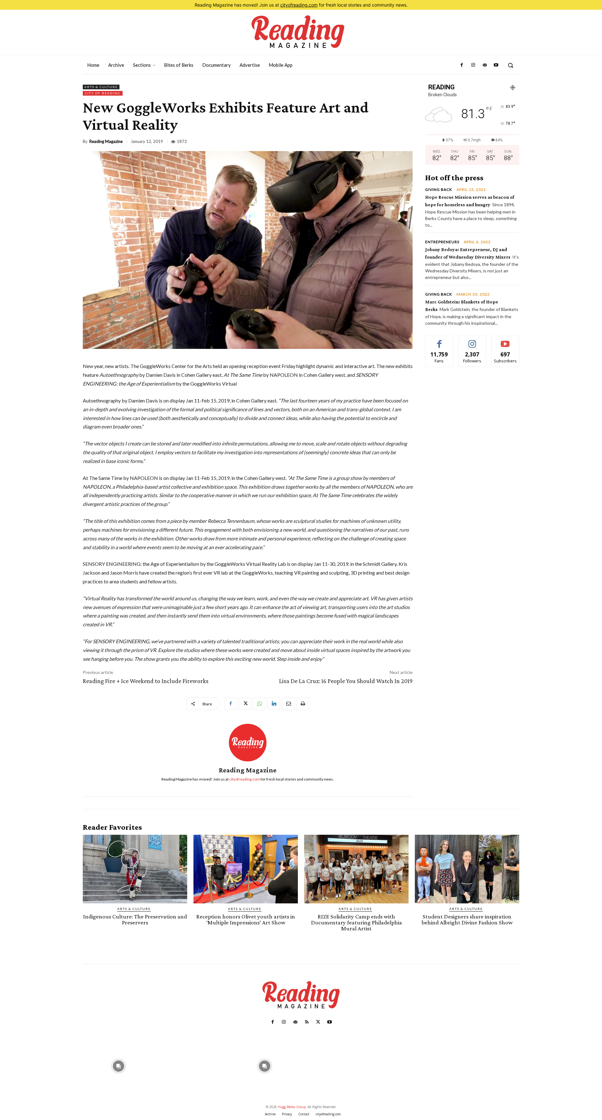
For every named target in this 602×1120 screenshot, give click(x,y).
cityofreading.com (299, 5)
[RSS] (306, 1022)
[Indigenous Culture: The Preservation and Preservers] (135, 869)
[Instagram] (473, 65)
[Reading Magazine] (248, 742)
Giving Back (438, 190)
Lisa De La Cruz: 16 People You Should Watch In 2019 (346, 680)
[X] (245, 703)
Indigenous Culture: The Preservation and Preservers (135, 919)
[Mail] (484, 65)
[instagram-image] (119, 1066)
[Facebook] (461, 65)
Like (439, 340)
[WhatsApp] (259, 703)
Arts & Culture (101, 87)
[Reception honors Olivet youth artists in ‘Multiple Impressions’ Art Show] (245, 869)
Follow (472, 340)
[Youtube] (496, 65)
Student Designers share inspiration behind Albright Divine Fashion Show (467, 919)
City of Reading (102, 93)
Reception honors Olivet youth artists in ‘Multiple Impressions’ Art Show (245, 919)
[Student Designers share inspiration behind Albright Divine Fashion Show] (467, 869)
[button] (510, 65)
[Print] (302, 703)
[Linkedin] (273, 703)
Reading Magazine (106, 141)
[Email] (288, 703)
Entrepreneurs (442, 242)
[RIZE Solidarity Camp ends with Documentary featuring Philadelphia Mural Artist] (356, 869)
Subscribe (505, 340)
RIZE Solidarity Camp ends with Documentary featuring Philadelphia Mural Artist (356, 922)
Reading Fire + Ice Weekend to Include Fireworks (146, 680)
